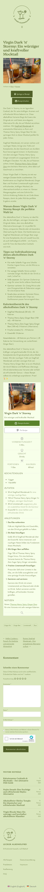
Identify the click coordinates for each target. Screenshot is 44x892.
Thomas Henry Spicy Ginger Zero (23, 604)
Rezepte (17, 86)
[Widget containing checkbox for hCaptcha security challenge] (19, 739)
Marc (12, 86)
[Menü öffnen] (22, 27)
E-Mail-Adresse (8, 720)
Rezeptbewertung (8, 679)
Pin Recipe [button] (23, 430)
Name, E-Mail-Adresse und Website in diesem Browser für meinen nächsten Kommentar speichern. (22, 730)
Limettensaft (27, 625)
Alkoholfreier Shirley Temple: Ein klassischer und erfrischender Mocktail (17, 802)
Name (5, 710)
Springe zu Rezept (23, 94)
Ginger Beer (17, 625)
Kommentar (7, 684)
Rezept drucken (23, 101)
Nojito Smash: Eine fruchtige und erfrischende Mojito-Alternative (16, 791)
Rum (35, 625)
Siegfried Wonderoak (23, 126)
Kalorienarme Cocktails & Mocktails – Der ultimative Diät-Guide (15, 780)
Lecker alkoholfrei (15, 844)
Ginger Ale (7, 625)
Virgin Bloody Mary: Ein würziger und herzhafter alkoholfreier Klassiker (14, 814)
